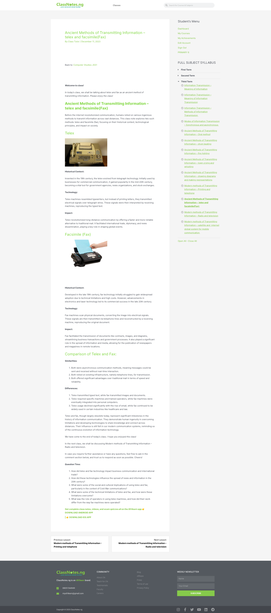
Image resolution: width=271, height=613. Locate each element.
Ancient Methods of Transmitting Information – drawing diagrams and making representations (200, 176)
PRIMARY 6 (183, 52)
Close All (192, 241)
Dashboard (183, 28)
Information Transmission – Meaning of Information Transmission (197, 98)
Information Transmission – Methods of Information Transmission (197, 112)
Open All (182, 241)
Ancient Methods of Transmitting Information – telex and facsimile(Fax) (201, 203)
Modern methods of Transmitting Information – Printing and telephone (200, 189)
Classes (117, 5)
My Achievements (187, 38)
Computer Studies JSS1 (85, 65)
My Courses (184, 33)
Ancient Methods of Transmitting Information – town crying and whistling (200, 163)
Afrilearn (80, 580)
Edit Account (184, 43)
